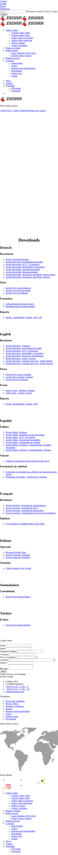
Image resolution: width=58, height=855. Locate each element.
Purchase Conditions (15, 706)
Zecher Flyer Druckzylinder (18, 290)
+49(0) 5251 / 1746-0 (9, 110)
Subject (3, 663)
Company (4, 654)
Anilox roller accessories (22, 800)
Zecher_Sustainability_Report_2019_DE (24, 317)
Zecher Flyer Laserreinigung (18, 288)
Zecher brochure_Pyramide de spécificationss (26, 505)
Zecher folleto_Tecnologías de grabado (23, 442)
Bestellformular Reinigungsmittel (20, 306)
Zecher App (16, 836)
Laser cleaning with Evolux (23, 816)
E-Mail (3, 4)
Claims (14, 839)
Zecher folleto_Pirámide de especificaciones (25, 435)
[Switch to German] (16, 88)
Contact (3, 1)
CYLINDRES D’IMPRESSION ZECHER (25, 524)
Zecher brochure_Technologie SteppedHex (25, 510)
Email (3, 648)
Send (3, 671)
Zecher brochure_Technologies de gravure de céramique (31, 513)
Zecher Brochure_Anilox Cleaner (20, 358)
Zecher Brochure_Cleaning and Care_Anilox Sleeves (29, 363)
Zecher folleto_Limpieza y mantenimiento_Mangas (28, 450)
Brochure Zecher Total (16, 552)
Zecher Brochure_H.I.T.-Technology (22, 351)
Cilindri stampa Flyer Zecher (18, 568)
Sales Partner (17, 826)
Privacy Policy (12, 704)
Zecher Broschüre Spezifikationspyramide (24, 262)
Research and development (18, 711)
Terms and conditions (15, 701)
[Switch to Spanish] (16, 91)
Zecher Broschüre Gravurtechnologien (23, 269)
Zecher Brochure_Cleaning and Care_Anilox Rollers (29, 361)
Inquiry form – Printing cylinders (20, 390)
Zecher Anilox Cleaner (21, 818)
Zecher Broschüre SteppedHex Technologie (25, 267)
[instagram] (8, 788)
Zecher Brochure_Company (18, 346)
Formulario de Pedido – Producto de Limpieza (26, 477)
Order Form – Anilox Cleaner (19, 393)
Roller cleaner (12, 813)
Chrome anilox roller (20, 798)
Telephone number (8, 651)
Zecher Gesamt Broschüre (17, 259)
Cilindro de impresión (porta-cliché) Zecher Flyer (27, 461)
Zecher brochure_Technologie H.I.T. (22, 508)
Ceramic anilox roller (20, 795)
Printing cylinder (13, 811)
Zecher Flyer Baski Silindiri (18, 625)
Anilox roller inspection (21, 803)
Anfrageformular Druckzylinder (20, 304)
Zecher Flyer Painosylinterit (18, 597)
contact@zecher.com (29, 110)
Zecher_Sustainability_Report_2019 (22, 404)
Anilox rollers (12, 793)
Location (4, 660)
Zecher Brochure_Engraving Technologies (25, 356)
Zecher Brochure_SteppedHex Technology (25, 353)
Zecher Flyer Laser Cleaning (18, 374)
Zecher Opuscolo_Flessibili (18, 557)
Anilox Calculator (19, 808)
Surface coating (18, 806)
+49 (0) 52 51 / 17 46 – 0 (17, 686)
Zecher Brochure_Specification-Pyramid (24, 348)
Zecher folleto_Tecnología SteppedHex (23, 440)
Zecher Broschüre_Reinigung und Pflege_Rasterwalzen (30, 274)
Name (3, 645)
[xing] (43, 783)
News (8, 841)
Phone (3, 6)
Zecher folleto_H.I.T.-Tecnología (20, 437)
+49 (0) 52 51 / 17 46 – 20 (17, 689)
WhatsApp (5, 9)
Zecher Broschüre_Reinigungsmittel (22, 272)
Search (4, 15)
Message (4, 668)
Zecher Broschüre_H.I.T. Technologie (23, 264)
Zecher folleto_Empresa (16, 432)
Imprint (9, 709)
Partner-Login (12, 716)
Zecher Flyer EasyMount (17, 293)
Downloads (11, 719)
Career (9, 714)
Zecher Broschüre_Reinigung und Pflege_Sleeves (28, 277)
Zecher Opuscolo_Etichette (18, 555)
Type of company (8, 657)
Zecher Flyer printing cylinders (19, 377)
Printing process (13, 821)
